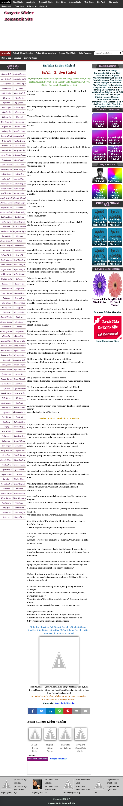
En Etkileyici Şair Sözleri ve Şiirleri (115, 140)
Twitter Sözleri (6, 493)
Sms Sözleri (6, 464)
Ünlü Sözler (89, 2)
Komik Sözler (6, 393)
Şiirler (19, 474)
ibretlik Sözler (6, 350)
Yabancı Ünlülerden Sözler (99, 140)
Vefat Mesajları (19, 498)
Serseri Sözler (19, 441)
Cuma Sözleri (6, 288)
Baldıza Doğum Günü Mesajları (100, 241)
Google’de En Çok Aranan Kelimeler (99, 193)
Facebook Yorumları (38, 759)
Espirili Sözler (6, 317)
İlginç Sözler (19, 355)
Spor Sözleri (19, 469)
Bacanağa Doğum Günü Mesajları (115, 222)
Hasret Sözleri (6, 340)
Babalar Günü (6, 202)
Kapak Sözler (6, 379)
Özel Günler (61, 2)
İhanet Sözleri (6, 355)
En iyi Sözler (19, 312)
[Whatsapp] (59, 711)
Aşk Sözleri (31, 2)
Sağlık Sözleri (19, 436)
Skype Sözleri (19, 460)
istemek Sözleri (6, 369)
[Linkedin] (50, 711)
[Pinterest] (67, 711)
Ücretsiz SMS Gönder (115, 180)
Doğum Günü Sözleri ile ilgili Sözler (100, 222)
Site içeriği (113, 2)
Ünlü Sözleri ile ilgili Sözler (99, 123)
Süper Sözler (6, 474)
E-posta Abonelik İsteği (37, 6)
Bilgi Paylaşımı (85, 53)
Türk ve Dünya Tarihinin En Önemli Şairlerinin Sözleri (115, 152)
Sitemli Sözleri (6, 460)
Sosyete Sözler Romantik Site (18, 16)
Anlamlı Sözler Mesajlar (23, 53)
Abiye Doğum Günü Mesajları (115, 241)
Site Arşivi (101, 2)
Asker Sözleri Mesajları (46, 53)
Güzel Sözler (18, 2)
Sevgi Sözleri (6, 450)
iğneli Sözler (19, 350)
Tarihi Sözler (19, 479)
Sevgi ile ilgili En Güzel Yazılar (115, 302)
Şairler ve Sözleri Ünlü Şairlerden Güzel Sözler (100, 155)
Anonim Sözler (19, 136)
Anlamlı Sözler (75, 2)
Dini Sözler (6, 302)
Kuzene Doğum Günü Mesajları (115, 261)
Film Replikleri (6, 331)
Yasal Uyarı (19, 6)
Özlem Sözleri (19, 422)
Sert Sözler (6, 445)
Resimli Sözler (19, 426)
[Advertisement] (86, 29)
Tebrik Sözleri (6, 483)
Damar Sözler (6, 293)
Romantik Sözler (46, 2)
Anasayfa (6, 2)
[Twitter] (41, 711)
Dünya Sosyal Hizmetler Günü (115, 193)
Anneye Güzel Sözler (67, 53)
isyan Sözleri (19, 369)
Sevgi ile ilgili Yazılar (65, 703)
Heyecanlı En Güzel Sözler (99, 301)
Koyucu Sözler (19, 393)
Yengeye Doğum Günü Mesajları (100, 261)
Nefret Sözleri (19, 407)
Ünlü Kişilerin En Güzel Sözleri (115, 122)
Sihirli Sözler (19, 455)
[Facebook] (32, 711)
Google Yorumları (58, 759)
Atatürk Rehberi (99, 180)
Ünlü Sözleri (6, 498)
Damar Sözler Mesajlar (11, 58)
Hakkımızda (7, 6)
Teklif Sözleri (19, 483)
